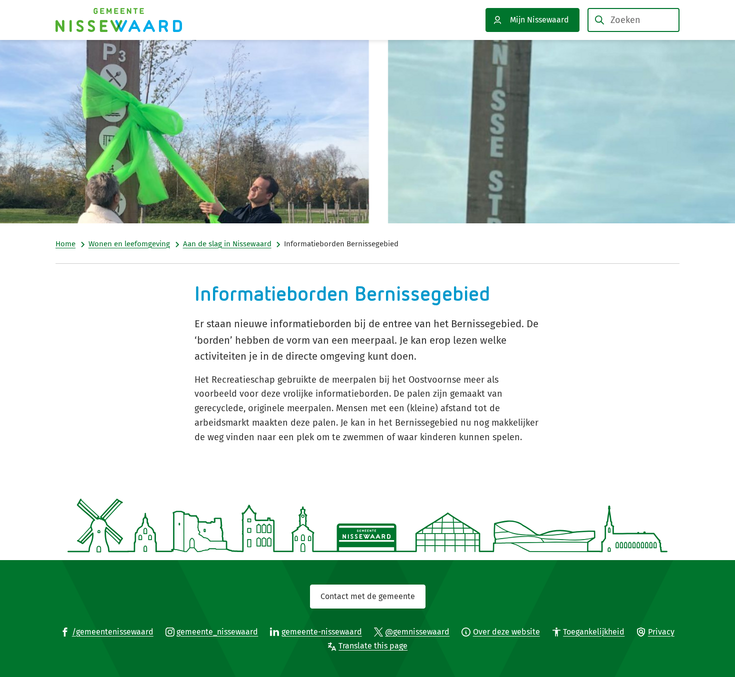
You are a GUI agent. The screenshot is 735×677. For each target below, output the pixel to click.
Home (66, 243)
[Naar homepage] (119, 20)
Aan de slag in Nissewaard (227, 243)
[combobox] (634, 20)
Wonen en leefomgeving (129, 243)
